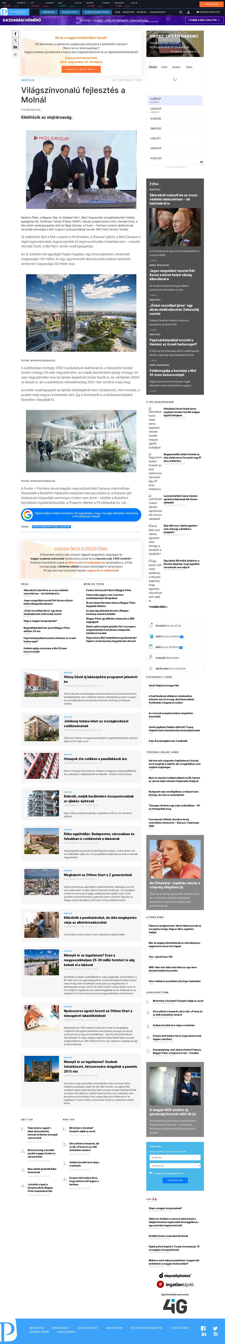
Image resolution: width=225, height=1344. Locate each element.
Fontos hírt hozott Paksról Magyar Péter (108, 590)
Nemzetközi (155, 190)
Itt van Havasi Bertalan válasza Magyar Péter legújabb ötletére (111, 604)
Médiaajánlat (60, 1328)
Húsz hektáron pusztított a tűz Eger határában (175, 981)
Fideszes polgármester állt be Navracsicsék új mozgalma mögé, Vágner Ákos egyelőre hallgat (175, 929)
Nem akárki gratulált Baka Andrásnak (42, 1171)
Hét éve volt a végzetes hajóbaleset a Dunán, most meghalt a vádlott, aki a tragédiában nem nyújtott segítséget (175, 764)
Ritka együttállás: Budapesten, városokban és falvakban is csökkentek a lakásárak (99, 836)
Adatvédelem (114, 1328)
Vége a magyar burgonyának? (40, 621)
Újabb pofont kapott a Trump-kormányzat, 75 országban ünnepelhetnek (174, 1248)
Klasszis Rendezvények (97, 12)
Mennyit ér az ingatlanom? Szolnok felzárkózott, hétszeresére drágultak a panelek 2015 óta (100, 1066)
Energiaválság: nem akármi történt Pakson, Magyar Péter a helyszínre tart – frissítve (177, 1051)
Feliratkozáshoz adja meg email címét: (168, 1151)
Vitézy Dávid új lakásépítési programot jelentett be (101, 679)
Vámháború (48, 12)
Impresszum (36, 1328)
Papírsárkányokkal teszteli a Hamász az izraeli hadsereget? (50, 640)
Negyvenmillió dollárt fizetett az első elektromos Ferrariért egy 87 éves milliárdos (182, 457)
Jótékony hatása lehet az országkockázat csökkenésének (96, 723)
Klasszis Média (66, 1332)
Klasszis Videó (69, 12)
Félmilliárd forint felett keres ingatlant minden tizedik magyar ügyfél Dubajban (182, 412)
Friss (117, 12)
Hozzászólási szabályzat (147, 1328)
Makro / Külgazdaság (159, 265)
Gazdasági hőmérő (22, 20)
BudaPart (49, 527)
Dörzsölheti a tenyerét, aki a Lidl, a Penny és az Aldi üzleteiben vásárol (84, 1146)
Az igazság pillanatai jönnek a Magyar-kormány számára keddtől (107, 612)
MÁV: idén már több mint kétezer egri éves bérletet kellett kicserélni (173, 969)
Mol (58, 527)
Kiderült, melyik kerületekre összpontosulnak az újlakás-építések (99, 798)
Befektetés (128, 12)
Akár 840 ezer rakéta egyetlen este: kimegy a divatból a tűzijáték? (180, 529)
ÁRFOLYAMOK (211, 4)
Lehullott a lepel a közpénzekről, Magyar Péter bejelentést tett (40, 1187)
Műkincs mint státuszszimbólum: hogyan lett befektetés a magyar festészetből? (174, 1262)
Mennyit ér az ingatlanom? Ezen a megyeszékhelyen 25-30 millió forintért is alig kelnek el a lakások (99, 960)
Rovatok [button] (141, 12)
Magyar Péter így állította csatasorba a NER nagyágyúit (110, 620)
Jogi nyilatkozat (88, 1328)
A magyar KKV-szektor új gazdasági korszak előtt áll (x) (173, 1112)
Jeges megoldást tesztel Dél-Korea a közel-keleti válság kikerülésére (48, 602)
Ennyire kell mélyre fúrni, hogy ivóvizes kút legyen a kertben (84, 1181)
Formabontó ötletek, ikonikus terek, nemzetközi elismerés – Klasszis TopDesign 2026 (174, 822)
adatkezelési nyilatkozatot (165, 1173)
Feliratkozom (175, 1180)
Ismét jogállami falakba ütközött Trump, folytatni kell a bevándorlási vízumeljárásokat (174, 729)
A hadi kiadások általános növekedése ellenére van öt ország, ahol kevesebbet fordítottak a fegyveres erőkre (171, 699)
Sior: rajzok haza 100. (161, 956)
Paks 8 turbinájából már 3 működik (168, 741)
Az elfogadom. (168, 1173)
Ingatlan (27, 80)
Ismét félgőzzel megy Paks (164, 685)
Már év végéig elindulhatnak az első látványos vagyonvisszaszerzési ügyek (174, 945)
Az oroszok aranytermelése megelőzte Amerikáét (171, 715)
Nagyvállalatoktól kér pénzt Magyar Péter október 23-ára (47, 630)
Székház (66, 527)
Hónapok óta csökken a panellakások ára (95, 759)
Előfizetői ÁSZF (180, 1328)
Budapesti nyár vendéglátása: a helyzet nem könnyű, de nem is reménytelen (173, 793)
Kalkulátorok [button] (157, 12)
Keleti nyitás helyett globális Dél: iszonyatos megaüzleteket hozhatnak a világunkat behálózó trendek (111, 630)
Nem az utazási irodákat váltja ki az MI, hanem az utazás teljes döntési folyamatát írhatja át (174, 779)
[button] (188, 12)
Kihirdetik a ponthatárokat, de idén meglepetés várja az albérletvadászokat (100, 920)
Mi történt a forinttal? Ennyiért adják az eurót (82, 1130)
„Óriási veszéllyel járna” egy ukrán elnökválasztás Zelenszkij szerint (43, 612)
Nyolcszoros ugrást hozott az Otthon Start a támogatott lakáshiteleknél (98, 1013)
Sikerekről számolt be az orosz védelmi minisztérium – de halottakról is (46, 592)
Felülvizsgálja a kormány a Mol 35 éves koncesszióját (45, 650)
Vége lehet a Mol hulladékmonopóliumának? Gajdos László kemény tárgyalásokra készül (111, 639)
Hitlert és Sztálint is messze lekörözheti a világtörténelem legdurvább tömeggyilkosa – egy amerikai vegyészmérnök (174, 1222)
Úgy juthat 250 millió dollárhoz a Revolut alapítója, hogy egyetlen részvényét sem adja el (182, 564)
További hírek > (158, 607)
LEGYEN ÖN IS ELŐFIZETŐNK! (81, 548)
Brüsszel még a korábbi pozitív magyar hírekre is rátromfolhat (42, 1153)
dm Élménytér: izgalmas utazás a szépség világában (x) (175, 885)
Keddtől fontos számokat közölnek (169, 1236)
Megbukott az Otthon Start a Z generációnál (98, 875)
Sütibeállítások (39, 1332)
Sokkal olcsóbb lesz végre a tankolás (84, 1164)
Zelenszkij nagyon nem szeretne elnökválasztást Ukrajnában (105, 597)
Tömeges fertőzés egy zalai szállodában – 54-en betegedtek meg (175, 807)
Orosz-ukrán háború (174, 36)
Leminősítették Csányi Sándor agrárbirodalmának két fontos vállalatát (181, 499)
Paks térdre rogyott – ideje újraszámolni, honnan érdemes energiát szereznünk (42, 1133)
